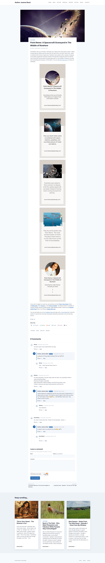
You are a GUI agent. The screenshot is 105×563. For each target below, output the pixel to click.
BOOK (54, 2)
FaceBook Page (49, 312)
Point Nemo (33, 330)
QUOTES (76, 2)
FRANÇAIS (64, 2)
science (37, 330)
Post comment (35, 478)
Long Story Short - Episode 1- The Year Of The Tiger (65, 485)
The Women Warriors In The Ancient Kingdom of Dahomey (39, 485)
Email (57, 453)
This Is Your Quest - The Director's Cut (25, 522)
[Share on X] (31, 325)
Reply (41, 349)
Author (84, 560)
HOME (49, 2)
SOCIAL (81, 2)
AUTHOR (59, 2)
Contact (88, 560)
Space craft (42, 330)
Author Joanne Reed (23, 2)
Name (31, 453)
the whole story (63, 60)
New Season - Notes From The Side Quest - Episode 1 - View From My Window (78, 523)
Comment (32, 459)
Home (80, 560)
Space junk (48, 330)
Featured (32, 39)
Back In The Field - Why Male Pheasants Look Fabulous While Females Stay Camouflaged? (51, 526)
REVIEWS (71, 2)
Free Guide (64, 312)
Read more (20, 546)
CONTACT (87, 2)
